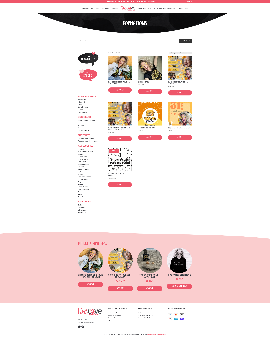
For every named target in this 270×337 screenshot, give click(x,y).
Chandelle (81, 207)
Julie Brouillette (152, 334)
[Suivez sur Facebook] (79, 327)
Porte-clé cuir (83, 187)
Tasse (80, 194)
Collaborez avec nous (145, 315)
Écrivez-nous (142, 313)
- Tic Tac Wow (82, 112)
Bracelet (81, 167)
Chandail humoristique (86, 138)
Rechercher (185, 41)
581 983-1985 (82, 319)
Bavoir (80, 154)
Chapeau (81, 174)
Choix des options (179, 286)
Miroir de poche (83, 169)
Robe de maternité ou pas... (88, 141)
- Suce (80, 104)
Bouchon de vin (84, 164)
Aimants (81, 149)
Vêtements (82, 210)
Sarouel (81, 123)
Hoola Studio (162, 334)
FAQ (109, 320)
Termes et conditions (115, 318)
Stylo (80, 172)
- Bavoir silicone (83, 159)
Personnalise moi (84, 130)
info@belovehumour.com (86, 322)
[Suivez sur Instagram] (82, 327)
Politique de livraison (115, 313)
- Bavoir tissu (82, 157)
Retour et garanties (114, 315)
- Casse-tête (82, 102)
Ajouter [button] (120, 90)
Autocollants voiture (85, 151)
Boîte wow (82, 99)
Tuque (80, 182)
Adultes (81, 125)
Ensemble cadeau (84, 177)
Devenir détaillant (144, 318)
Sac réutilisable (83, 189)
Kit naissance (83, 179)
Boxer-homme (83, 128)
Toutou (80, 184)
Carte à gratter (83, 107)
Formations (82, 212)
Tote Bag (81, 197)
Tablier (80, 192)
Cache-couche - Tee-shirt (87, 120)
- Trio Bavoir (82, 161)
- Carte (80, 109)
